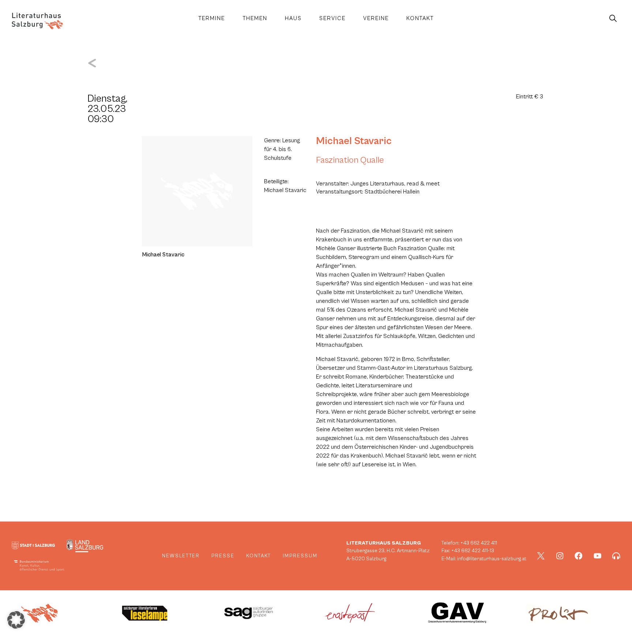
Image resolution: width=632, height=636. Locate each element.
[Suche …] (613, 18)
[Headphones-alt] (616, 556)
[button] (16, 620)
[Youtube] (598, 556)
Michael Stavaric (354, 141)
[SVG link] (37, 21)
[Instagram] (560, 556)
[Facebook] (579, 556)
